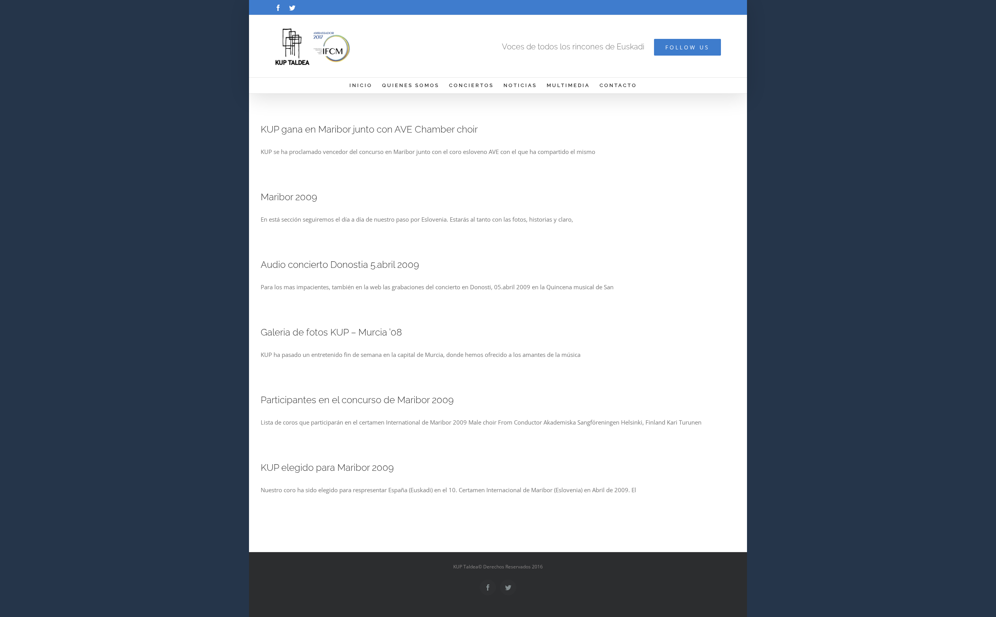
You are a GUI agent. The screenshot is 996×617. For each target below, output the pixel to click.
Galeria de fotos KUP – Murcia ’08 (331, 332)
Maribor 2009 (289, 197)
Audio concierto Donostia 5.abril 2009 (340, 264)
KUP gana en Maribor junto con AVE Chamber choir (369, 129)
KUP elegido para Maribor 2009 (327, 467)
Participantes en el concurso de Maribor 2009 (357, 400)
